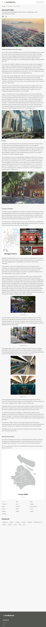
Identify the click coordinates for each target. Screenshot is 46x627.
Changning (4, 504)
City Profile (17, 522)
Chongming (4, 513)
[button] (2, 2)
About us (4, 622)
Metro (20, 524)
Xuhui (17, 501)
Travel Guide (30, 522)
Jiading (17, 509)
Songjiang (4, 511)
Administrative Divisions (38, 522)
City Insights (9, 6)
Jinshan (31, 509)
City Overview (5, 522)
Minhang (18, 506)
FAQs (4, 624)
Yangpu (3, 506)
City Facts (23, 522)
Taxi (24, 524)
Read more (23, 497)
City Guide (11, 522)
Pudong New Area (33, 506)
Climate (15, 524)
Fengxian (32, 511)
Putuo (17, 504)
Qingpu (17, 511)
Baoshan (3, 509)
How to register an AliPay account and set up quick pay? (19, 294)
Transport (9, 524)
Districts (4, 524)
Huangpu (4, 501)
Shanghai (4, 6)
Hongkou (32, 504)
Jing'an (31, 501)
